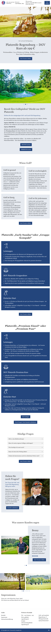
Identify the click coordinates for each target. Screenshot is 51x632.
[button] (25, 104)
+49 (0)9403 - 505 (19, 3)
